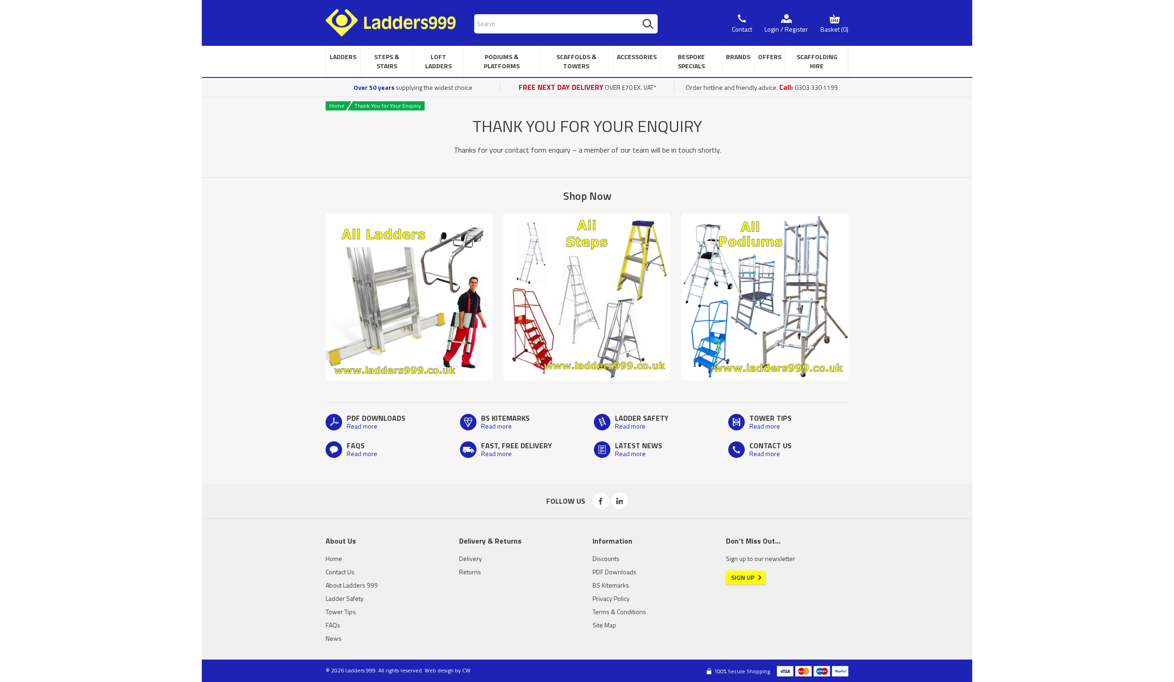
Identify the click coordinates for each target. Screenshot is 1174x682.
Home (336, 105)
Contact (742, 29)
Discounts (606, 558)
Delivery (470, 558)
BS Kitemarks (611, 585)
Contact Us (340, 572)
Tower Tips (341, 611)
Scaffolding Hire (817, 61)
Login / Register (786, 29)
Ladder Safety (345, 598)
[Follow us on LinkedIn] (619, 501)
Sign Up (742, 577)
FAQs (333, 625)
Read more (362, 426)
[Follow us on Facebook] (601, 501)
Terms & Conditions (619, 611)
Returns (470, 572)
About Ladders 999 (352, 585)
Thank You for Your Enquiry (387, 105)
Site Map (604, 625)
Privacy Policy (611, 598)
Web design (439, 670)
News (334, 638)
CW (466, 670)
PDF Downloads (615, 572)
